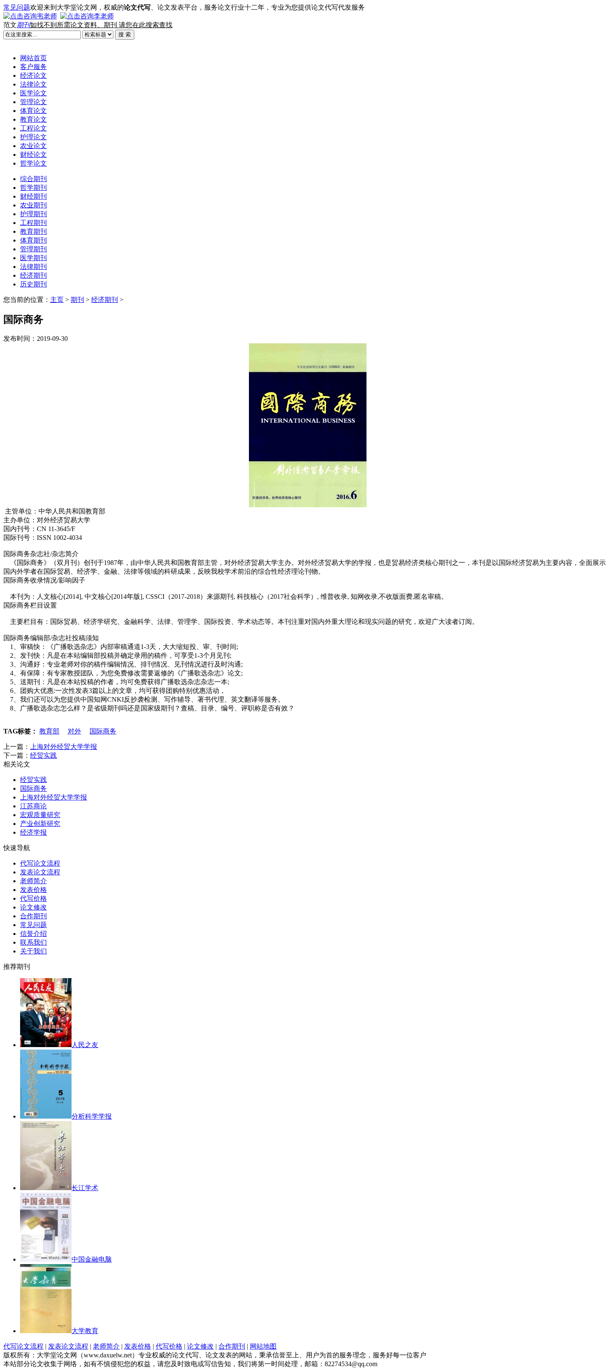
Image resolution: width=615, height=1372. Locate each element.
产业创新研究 (40, 823)
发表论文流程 (40, 872)
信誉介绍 (33, 933)
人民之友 (85, 1044)
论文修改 (33, 907)
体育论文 (33, 110)
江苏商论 (33, 806)
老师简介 (33, 880)
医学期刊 (33, 257)
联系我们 (33, 942)
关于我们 (33, 951)
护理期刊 (33, 213)
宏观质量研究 (40, 814)
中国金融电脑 (92, 1259)
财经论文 (33, 154)
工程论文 (33, 128)
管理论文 (33, 101)
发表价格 (33, 889)
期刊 (23, 24)
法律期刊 (33, 266)
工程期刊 (33, 222)
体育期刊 (33, 240)
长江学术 (85, 1187)
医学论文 (33, 93)
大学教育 (85, 1330)
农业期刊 (33, 205)
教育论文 (33, 119)
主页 (57, 299)
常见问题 (16, 7)
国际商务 (103, 731)
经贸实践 (43, 755)
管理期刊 (33, 249)
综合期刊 (33, 178)
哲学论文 (33, 163)
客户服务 (33, 66)
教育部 (49, 731)
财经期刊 (33, 196)
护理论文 (33, 137)
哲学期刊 (33, 187)
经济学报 (33, 832)
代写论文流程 (40, 863)
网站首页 (33, 57)
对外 (74, 731)
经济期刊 (33, 275)
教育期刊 (33, 231)
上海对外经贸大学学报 (63, 746)
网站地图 (263, 1346)
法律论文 (33, 84)
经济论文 (33, 75)
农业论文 (33, 145)
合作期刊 (33, 916)
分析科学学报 (92, 1116)
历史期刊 (33, 284)
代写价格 (33, 898)
